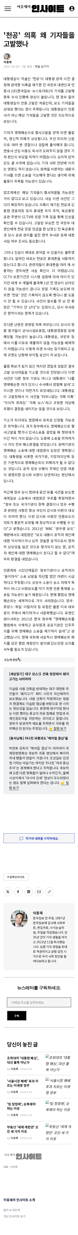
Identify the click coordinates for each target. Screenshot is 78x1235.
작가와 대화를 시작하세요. (42, 838)
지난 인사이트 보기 (14, 1216)
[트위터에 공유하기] (7, 891)
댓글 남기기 (42, 66)
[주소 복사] (49, 891)
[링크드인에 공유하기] (28, 891)
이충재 (38, 912)
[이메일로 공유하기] (39, 891)
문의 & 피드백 (11, 1210)
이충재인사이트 (16, 877)
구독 (16, 1015)
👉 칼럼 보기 (57, 728)
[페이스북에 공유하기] (18, 891)
